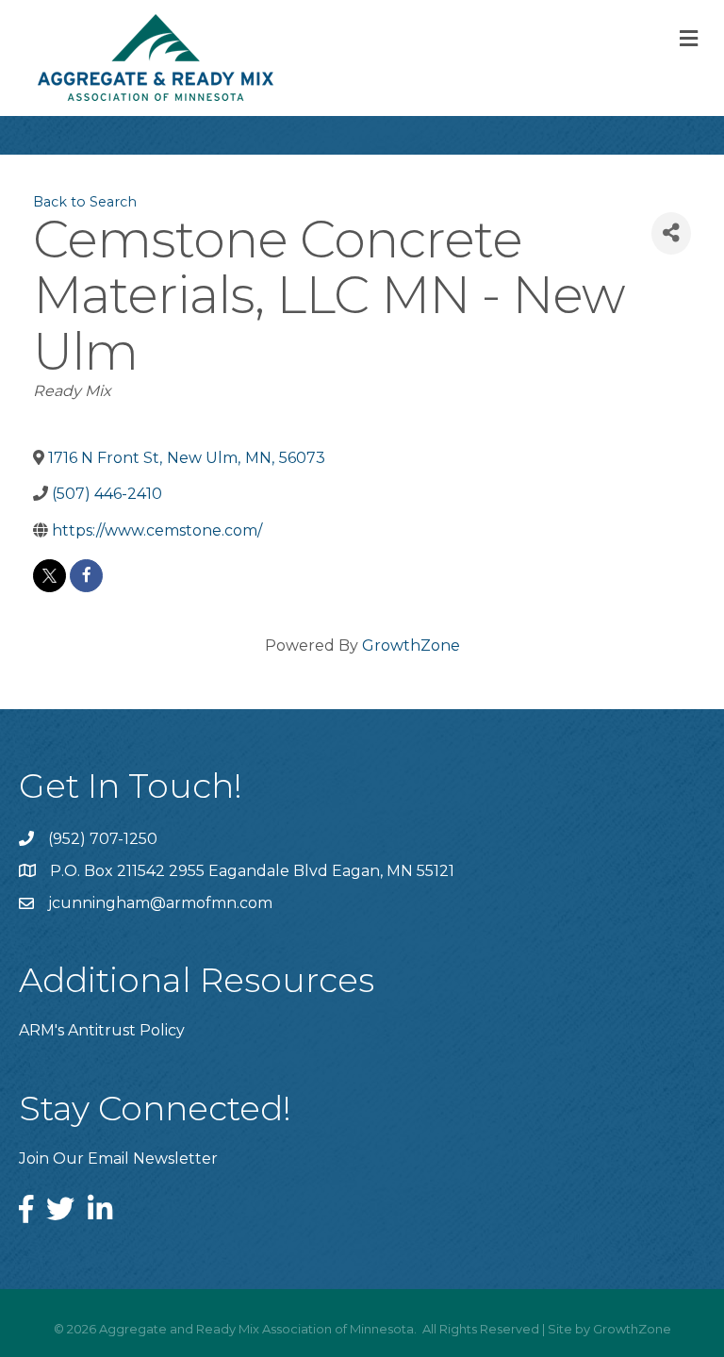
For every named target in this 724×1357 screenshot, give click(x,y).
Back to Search (85, 201)
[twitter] (49, 575)
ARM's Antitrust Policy (102, 1030)
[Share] (671, 233)
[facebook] (86, 575)
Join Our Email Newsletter (118, 1158)
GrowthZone (411, 645)
